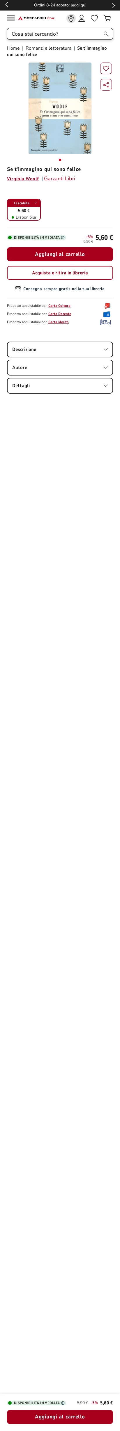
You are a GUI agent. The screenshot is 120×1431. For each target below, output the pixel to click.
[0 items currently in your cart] (107, 18)
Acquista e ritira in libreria (60, 273)
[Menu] (12, 19)
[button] (106, 85)
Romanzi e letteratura (48, 48)
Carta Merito (58, 322)
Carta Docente (59, 314)
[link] (71, 18)
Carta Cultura (59, 305)
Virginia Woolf (23, 179)
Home (14, 48)
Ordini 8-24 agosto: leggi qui (60, 5)
